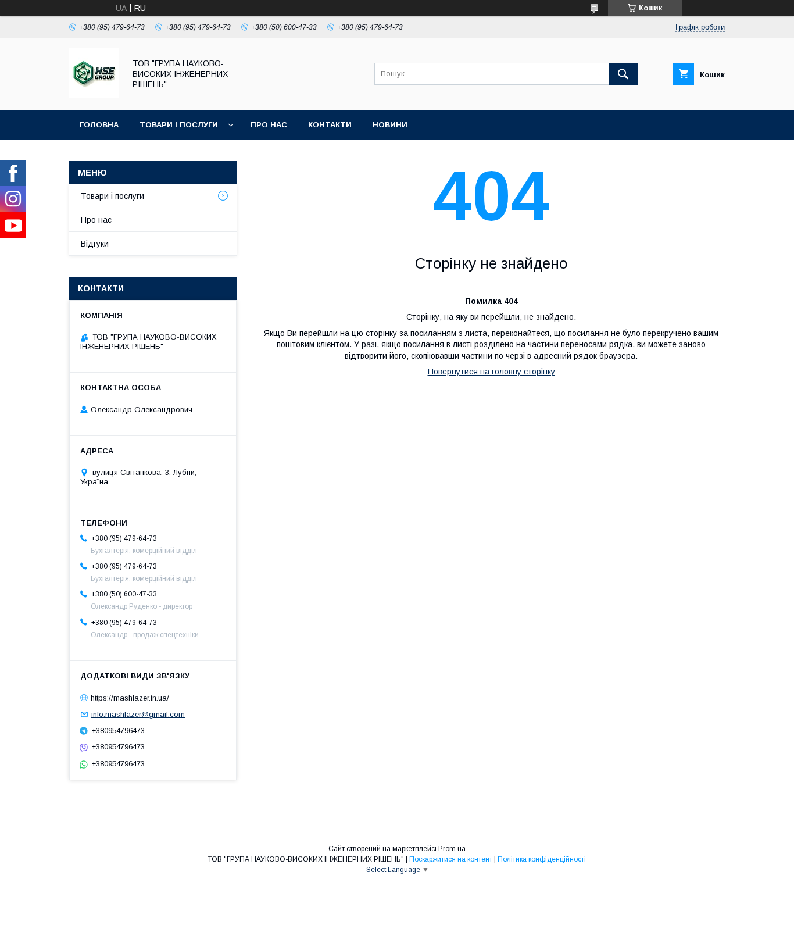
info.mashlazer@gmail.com (138, 714)
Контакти (330, 124)
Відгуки (95, 243)
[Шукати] (623, 74)
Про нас (269, 124)
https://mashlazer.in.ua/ (130, 697)
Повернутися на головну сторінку (491, 371)
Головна (99, 124)
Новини (390, 124)
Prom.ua (452, 849)
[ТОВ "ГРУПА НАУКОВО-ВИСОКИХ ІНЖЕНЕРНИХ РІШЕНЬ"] (94, 94)
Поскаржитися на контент (450, 859)
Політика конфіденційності (542, 859)
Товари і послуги (179, 124)
